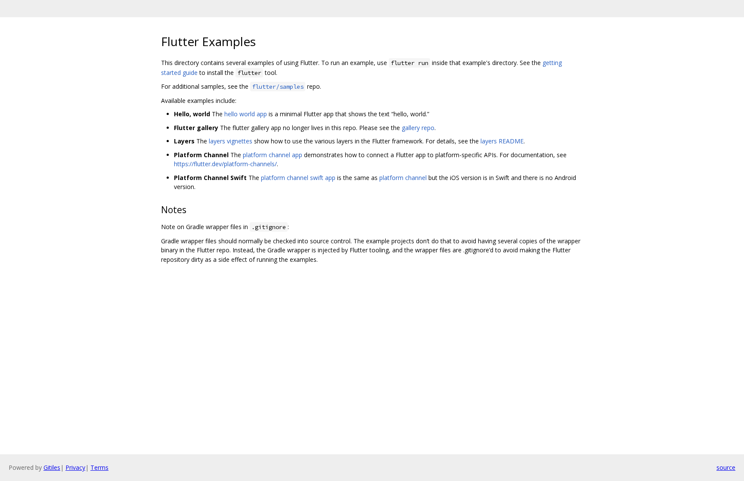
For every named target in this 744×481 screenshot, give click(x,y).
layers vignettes (230, 141)
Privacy (75, 467)
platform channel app (272, 155)
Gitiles (51, 467)
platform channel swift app (298, 178)
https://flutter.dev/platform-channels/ (225, 164)
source (725, 467)
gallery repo (418, 128)
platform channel (403, 178)
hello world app (245, 114)
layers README (502, 141)
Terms (99, 467)
